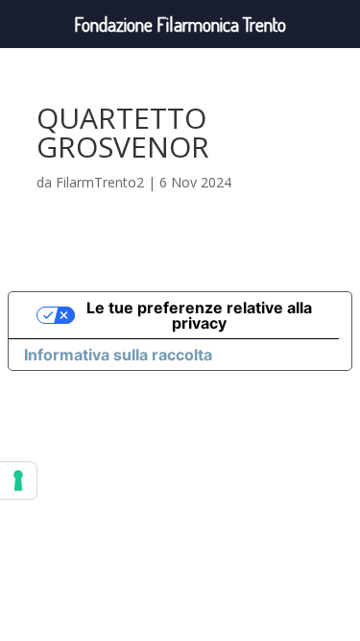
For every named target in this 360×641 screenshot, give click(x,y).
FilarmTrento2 (100, 182)
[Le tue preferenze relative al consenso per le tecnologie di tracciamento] (18, 480)
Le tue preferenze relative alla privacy (199, 315)
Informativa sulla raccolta (118, 354)
